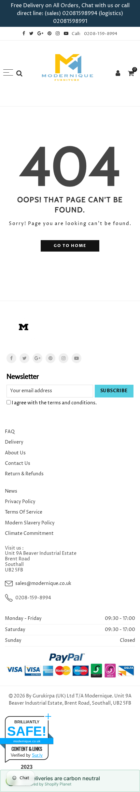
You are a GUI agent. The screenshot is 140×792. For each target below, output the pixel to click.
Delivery (14, 442)
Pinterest (50, 358)
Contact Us (17, 463)
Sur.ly (37, 755)
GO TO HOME (70, 245)
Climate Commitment (29, 533)
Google (37, 358)
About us (15, 453)
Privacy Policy (20, 502)
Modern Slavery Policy (30, 523)
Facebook (11, 358)
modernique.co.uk (26, 741)
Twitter (24, 358)
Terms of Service (23, 512)
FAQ (10, 432)
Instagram (63, 358)
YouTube (76, 358)
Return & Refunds (24, 474)
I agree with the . (54, 403)
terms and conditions (71, 403)
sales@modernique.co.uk (43, 583)
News (11, 491)
